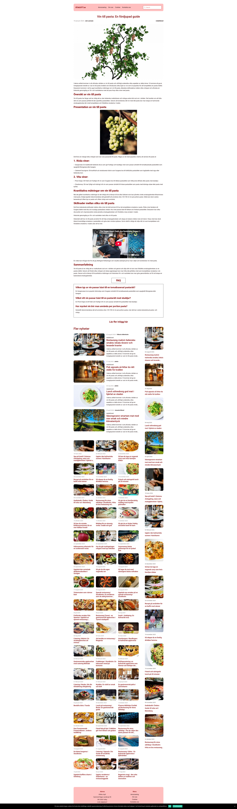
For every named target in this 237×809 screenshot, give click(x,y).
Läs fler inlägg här (118, 321)
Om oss (110, 7)
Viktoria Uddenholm (122, 334)
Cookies (117, 7)
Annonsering (102, 7)
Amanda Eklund (119, 410)
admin (116, 361)
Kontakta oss (126, 7)
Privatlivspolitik (177, 806)
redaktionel (159, 21)
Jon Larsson (89, 21)
